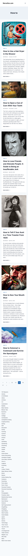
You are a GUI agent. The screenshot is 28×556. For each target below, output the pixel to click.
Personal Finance (6, 487)
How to (5, 48)
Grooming (4, 445)
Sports (3, 518)
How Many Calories (7, 459)
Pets (3, 491)
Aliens (3, 398)
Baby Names (5, 408)
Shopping (4, 509)
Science (4, 503)
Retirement (4, 499)
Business (4, 411)
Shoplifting (4, 507)
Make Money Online (7, 471)
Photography (5, 493)
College (3, 415)
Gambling (4, 441)
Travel (3, 528)
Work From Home (6, 540)
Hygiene (4, 463)
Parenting (4, 481)
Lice (3, 467)
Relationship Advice (7, 497)
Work (3, 538)
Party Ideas (5, 483)
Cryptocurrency (6, 421)
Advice (3, 394)
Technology (5, 522)
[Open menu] (25, 3)
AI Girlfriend (5, 396)
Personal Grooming (7, 489)
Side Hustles (5, 513)
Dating (3, 423)
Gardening (4, 443)
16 (23, 382)
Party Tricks (5, 485)
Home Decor (5, 453)
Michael (6, 56)
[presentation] (14, 34)
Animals (4, 400)
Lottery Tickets (5, 469)
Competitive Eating (6, 419)
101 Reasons (5, 392)
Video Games (5, 532)
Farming (4, 431)
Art (2, 402)
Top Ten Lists (5, 526)
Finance (4, 435)
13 (12, 382)
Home (3, 451)
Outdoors (4, 479)
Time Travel (5, 524)
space (3, 517)
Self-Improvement (6, 505)
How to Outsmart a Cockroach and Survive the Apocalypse (13, 351)
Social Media (5, 515)
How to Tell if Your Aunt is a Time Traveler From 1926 (13, 235)
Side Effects (5, 511)
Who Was (4, 536)
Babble (3, 406)
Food (3, 439)
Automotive (5, 404)
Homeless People (6, 457)
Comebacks (5, 417)
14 (15, 382)
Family (3, 429)
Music (3, 473)
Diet (3, 425)
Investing (4, 465)
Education (4, 427)
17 (3, 385)
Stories (3, 520)
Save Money (5, 501)
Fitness (3, 437)
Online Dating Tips (6, 477)
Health (3, 449)
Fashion (4, 433)
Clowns (3, 413)
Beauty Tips (5, 409)
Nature (3, 475)
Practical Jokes (5, 495)
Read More (6, 76)
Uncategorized (5, 530)
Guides (3, 447)
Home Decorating (6, 455)
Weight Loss (5, 534)
